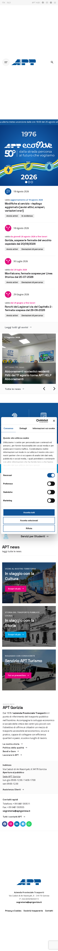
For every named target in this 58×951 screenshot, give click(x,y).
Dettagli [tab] (23, 428)
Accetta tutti (29, 512)
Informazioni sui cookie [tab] (44, 428)
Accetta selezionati (29, 520)
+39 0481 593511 (21, 803)
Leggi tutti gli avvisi (16, 327)
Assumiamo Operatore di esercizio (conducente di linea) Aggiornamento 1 (27, 375)
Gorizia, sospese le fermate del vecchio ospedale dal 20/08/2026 (28, 242)
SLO (9, 2)
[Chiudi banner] (54, 421)
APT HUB (36, 2)
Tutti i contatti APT (12, 816)
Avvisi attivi (12, 216)
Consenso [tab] (8, 428)
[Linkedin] (17, 824)
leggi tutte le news (11, 551)
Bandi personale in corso (17, 367)
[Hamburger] (6, 62)
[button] (44, 389)
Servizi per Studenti (33, 536)
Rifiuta (29, 528)
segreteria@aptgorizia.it (16, 810)
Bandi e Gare (9, 751)
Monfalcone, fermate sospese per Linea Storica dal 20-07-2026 (28, 275)
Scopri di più (14, 588)
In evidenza (27, 216)
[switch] (51, 484)
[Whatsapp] (29, 824)
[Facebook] (4, 824)
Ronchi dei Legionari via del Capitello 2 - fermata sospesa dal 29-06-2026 (28, 308)
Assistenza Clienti (12, 789)
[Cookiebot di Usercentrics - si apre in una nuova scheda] (36, 421)
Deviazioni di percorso (32, 249)
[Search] (52, 62)
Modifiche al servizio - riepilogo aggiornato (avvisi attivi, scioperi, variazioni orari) (25, 207)
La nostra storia (11, 744)
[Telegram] (23, 824)
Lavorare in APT (37, 367)
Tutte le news (13, 389)
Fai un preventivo (17, 675)
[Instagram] (10, 824)
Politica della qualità (13, 747)
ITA (3, 2)
